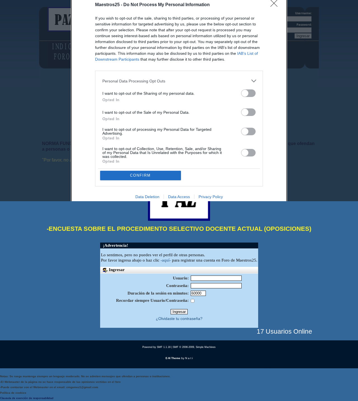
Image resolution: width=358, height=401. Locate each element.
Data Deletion (147, 196)
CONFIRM (140, 175)
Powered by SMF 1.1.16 (156, 347)
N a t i (189, 358)
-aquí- (166, 260)
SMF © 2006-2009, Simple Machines (194, 347)
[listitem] (179, 81)
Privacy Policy (211, 196)
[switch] (248, 93)
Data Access (179, 196)
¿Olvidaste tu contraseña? (179, 319)
